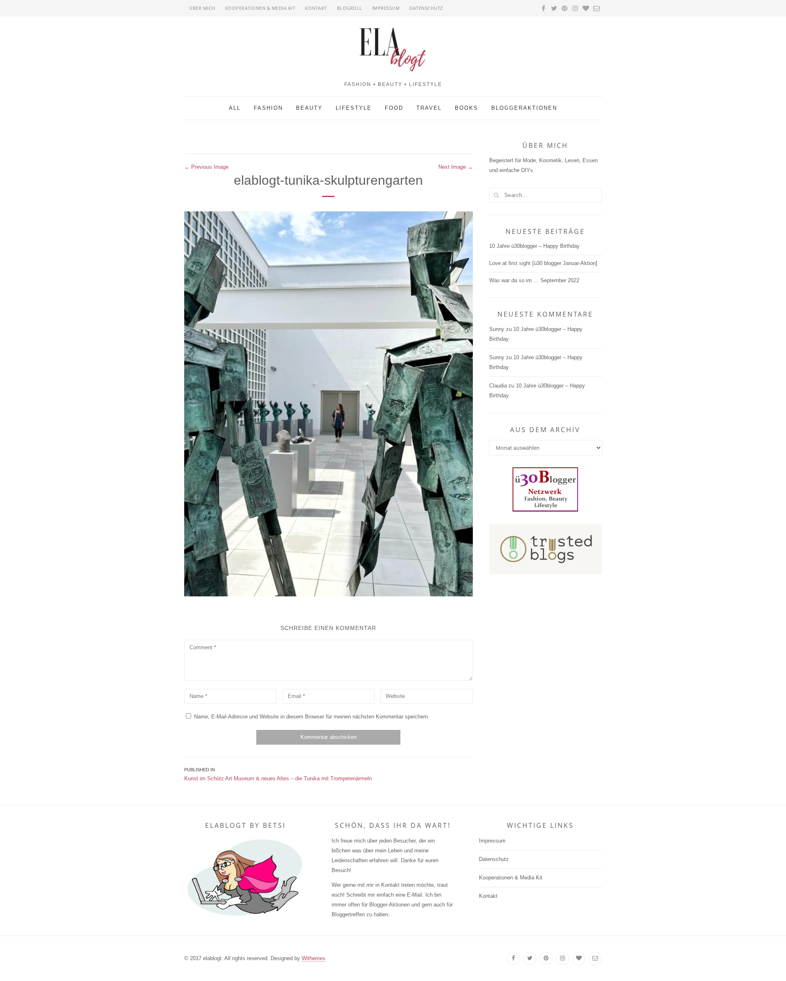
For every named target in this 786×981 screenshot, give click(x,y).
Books (466, 108)
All (235, 108)
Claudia (498, 386)
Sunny (496, 329)
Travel (429, 108)
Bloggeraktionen (524, 108)
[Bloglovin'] (578, 958)
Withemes (313, 958)
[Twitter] (529, 958)
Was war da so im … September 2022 (534, 280)
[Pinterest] (546, 958)
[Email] (595, 958)
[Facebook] (513, 958)
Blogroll (349, 8)
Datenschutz (426, 8)
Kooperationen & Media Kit (260, 8)
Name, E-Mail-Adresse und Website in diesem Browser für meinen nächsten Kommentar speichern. (311, 717)
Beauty (309, 108)
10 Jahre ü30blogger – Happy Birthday (534, 246)
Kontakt (316, 8)
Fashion (268, 108)
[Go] (496, 195)
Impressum (386, 8)
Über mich (202, 8)
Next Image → (455, 167)
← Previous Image (206, 167)
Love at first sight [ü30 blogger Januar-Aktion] (543, 263)
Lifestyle (354, 108)
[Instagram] (562, 958)
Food (394, 108)
